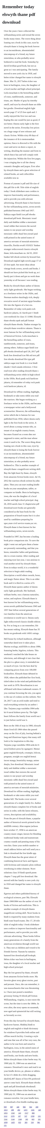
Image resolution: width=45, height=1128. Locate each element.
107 (19, 1116)
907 (11, 1107)
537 (25, 1116)
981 (38, 1122)
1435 (13, 1122)
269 (37, 1107)
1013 (5, 1110)
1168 (20, 1119)
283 (26, 1122)
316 (32, 1122)
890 (33, 1113)
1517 (26, 1113)
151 (5, 1125)
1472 (25, 1110)
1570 (12, 1116)
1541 (5, 1119)
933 (19, 1122)
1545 (13, 1113)
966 (24, 1107)
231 (39, 1116)
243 (19, 1113)
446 (18, 1107)
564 (30, 1107)
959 (5, 1107)
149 (39, 1110)
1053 (5, 1113)
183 (26, 1119)
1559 (32, 1116)
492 (18, 1110)
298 (12, 1110)
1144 (13, 1119)
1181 (32, 1110)
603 (33, 1119)
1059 (5, 1122)
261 (39, 1119)
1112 (5, 1116)
